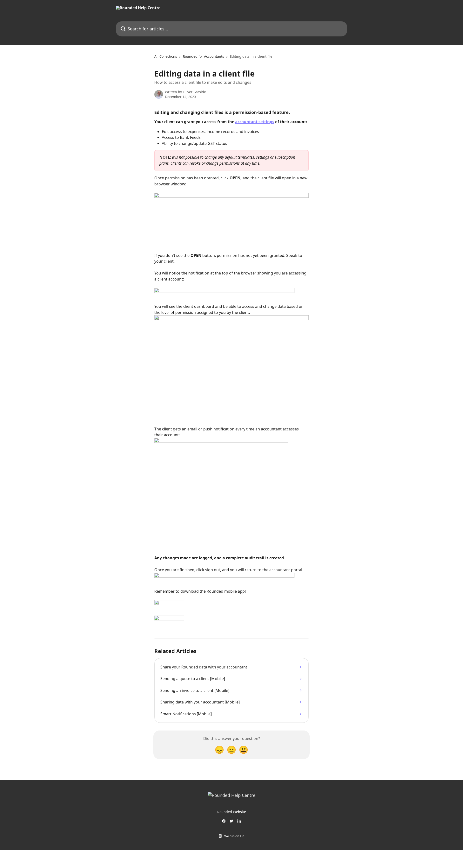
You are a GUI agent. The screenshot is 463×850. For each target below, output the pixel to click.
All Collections (165, 56)
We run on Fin (234, 836)
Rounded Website (231, 811)
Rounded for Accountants (203, 56)
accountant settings (254, 121)
